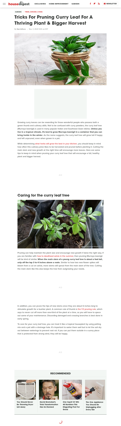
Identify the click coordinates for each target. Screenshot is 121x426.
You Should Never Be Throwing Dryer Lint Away (25, 404)
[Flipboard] (95, 4)
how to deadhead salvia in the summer (55, 256)
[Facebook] (90, 4)
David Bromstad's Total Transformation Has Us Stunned (49, 404)
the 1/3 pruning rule (87, 309)
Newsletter (111, 3)
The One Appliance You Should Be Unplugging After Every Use (94, 406)
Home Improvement (58, 3)
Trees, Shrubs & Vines (34, 12)
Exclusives (40, 3)
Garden (75, 3)
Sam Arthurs (21, 29)
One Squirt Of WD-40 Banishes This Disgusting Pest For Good (71, 406)
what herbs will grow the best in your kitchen (56, 143)
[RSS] (99, 4)
